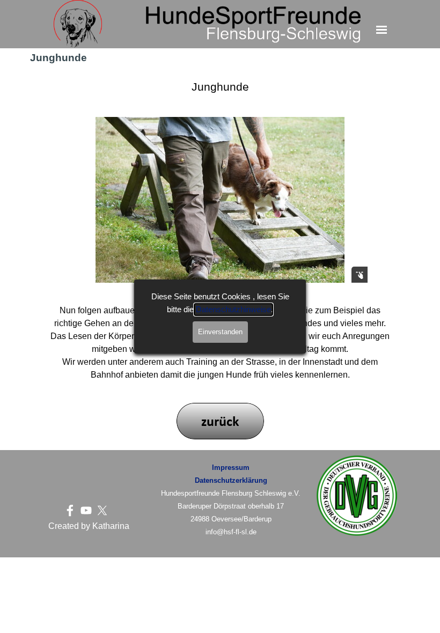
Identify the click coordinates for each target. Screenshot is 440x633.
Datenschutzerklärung (231, 480)
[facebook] (70, 510)
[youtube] (86, 510)
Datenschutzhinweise (233, 309)
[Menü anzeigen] (381, 29)
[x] (102, 510)
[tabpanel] (88, 526)
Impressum (231, 467)
